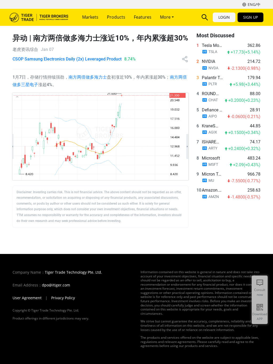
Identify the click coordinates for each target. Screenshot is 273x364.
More (166, 17)
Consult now (259, 292)
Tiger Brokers (39, 17)
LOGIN (224, 17)
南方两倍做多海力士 (88, 77)
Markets (90, 17)
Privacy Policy (63, 298)
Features (142, 17)
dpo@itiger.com (56, 285)
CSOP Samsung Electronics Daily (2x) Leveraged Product (67, 59)
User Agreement (27, 298)
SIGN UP (250, 17)
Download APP (259, 316)
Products (116, 17)
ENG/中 (254, 4)
